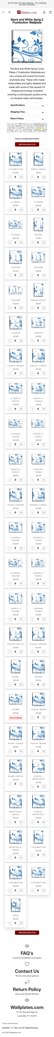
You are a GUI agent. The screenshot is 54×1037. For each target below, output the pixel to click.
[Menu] (3, 12)
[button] (15, 159)
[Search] (9, 12)
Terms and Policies (10, 1023)
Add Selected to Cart (27, 144)
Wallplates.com (15, 1033)
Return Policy (17, 118)
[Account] (44, 12)
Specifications (18, 105)
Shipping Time (18, 112)
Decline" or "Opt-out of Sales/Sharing (20, 1027)
